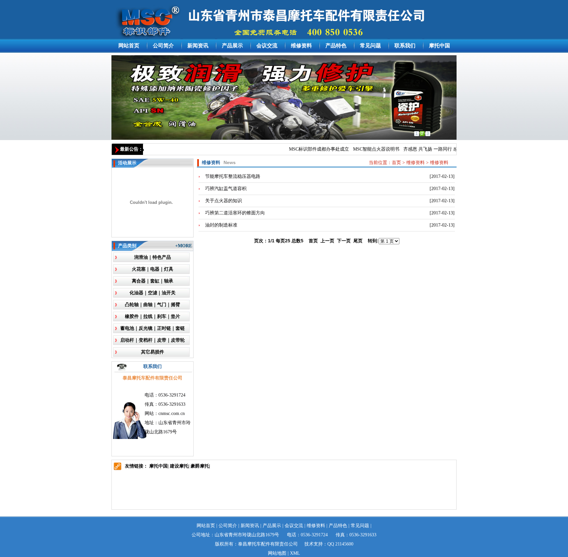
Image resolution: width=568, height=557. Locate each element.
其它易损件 (152, 352)
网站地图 (277, 553)
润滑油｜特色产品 (152, 257)
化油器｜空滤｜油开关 (153, 292)
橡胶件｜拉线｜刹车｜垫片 (152, 316)
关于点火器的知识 (223, 200)
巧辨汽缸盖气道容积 (226, 188)
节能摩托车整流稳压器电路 (232, 176)
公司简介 (163, 45)
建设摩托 (179, 466)
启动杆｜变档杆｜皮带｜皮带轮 (152, 340)
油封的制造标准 (221, 225)
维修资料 (301, 45)
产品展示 (232, 45)
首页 (396, 162)
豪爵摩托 (200, 466)
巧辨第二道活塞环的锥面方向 (235, 212)
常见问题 (370, 45)
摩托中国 (439, 45)
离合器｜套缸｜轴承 (152, 280)
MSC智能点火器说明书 (369, 149)
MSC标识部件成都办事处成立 (312, 149)
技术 (309, 544)
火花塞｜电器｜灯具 (152, 269)
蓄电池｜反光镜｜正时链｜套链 (152, 328)
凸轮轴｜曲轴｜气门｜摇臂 (152, 304)
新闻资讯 (197, 45)
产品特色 (335, 45)
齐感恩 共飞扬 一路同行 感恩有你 (431, 149)
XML (295, 553)
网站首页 (128, 45)
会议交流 (266, 45)
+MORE (183, 245)
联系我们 (404, 45)
